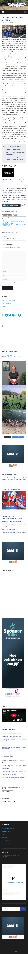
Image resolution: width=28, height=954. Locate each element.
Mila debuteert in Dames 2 (10, 179)
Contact (4, 834)
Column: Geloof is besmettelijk (13, 149)
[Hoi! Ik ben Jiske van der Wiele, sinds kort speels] (14, 373)
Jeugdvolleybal (6, 840)
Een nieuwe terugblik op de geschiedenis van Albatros (14, 761)
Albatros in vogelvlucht (8, 828)
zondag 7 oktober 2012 (8, 22)
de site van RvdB (21, 141)
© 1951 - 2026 (14, 951)
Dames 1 (12, 211)
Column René (7, 211)
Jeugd (4, 214)
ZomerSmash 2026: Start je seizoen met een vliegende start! (14, 225)
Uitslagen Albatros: (9, 474)
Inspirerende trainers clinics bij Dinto (11, 220)
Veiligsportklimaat (6, 831)
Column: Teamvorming (11, 157)
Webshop (4, 837)
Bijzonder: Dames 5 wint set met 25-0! (15, 771)
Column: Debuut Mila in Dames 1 (14, 18)
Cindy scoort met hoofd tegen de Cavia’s (15, 777)
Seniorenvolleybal (6, 844)
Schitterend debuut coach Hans (11, 195)
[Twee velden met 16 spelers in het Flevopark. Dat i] (14, 397)
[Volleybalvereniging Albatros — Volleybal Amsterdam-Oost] (16, 4)
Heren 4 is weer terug (10, 774)
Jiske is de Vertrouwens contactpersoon (12, 218)
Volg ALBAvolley (6, 856)
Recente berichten (9, 729)
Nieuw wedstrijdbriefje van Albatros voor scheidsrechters (14, 766)
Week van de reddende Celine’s (9, 237)
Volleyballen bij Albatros (8, 223)
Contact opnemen (6, 303)
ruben (10, 214)
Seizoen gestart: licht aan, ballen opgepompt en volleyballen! (14, 221)
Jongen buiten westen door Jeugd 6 (10, 231)
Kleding (4, 306)
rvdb (15, 214)
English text (5, 309)
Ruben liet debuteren (7, 79)
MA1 (16, 211)
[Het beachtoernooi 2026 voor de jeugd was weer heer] (14, 422)
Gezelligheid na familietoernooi (8, 172)
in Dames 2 (23, 94)
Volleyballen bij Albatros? (8, 300)
